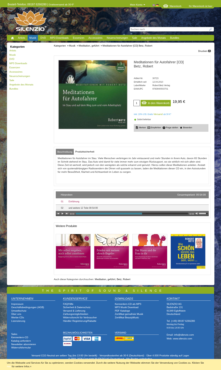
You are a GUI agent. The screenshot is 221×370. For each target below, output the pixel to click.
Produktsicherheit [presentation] (84, 151)
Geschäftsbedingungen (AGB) (27, 307)
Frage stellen (172, 127)
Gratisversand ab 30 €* (61, 4)
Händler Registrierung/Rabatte (79, 321)
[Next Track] (67, 213)
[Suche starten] (210, 29)
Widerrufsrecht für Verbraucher (80, 317)
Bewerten (187, 127)
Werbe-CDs (17, 317)
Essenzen (78, 37)
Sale (134, 37)
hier (9, 366)
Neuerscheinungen (117, 37)
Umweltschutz (18, 310)
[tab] (65, 152)
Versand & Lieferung (74, 310)
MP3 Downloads (59, 37)
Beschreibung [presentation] (64, 151)
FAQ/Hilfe (68, 304)
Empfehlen (156, 127)
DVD (43, 37)
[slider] (204, 213)
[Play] (62, 213)
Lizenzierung (18, 321)
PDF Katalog (122, 310)
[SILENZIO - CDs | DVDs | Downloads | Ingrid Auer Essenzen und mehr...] (30, 22)
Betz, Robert (123, 279)
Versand (158, 114)
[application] (132, 203)
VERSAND (120, 332)
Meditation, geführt (105, 279)
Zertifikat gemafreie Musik (129, 314)
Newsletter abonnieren (23, 344)
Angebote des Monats (153, 37)
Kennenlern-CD (19, 337)
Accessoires (95, 37)
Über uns (16, 314)
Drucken (202, 51)
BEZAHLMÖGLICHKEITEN (77, 332)
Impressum (17, 304)
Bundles (174, 37)
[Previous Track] (58, 213)
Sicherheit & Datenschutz (76, 307)
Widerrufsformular (21, 347)
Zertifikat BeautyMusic (127, 317)
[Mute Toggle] (196, 213)
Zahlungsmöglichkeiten (75, 314)
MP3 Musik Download (126, 307)
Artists (21, 37)
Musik (32, 37)
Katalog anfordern (21, 340)
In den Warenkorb (159, 103)
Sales (14, 334)
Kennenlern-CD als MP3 (128, 304)
